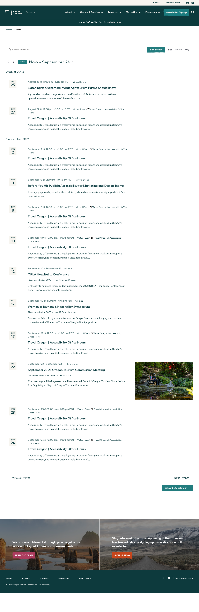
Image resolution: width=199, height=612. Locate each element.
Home (9, 29)
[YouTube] (192, 3)
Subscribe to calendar (176, 488)
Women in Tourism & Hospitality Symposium (59, 306)
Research (113, 12)
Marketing (132, 12)
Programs (151, 12)
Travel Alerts (111, 22)
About (68, 12)
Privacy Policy (44, 585)
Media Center (173, 2)
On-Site (68, 268)
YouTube (168, 578)
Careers (44, 578)
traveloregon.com (183, 578)
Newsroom (63, 578)
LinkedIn (162, 578)
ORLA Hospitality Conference (48, 274)
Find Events (156, 49)
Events (156, 2)
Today (22, 62)
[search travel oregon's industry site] (192, 12)
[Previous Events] (8, 62)
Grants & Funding (90, 12)
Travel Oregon (20, 12)
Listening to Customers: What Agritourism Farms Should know (72, 87)
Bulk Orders (85, 578)
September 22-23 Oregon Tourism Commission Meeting (66, 370)
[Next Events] (13, 62)
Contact (26, 578)
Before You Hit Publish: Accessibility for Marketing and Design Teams (76, 185)
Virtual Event (79, 82)
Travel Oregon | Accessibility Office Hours (57, 118)
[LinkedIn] (187, 3)
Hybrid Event (71, 364)
